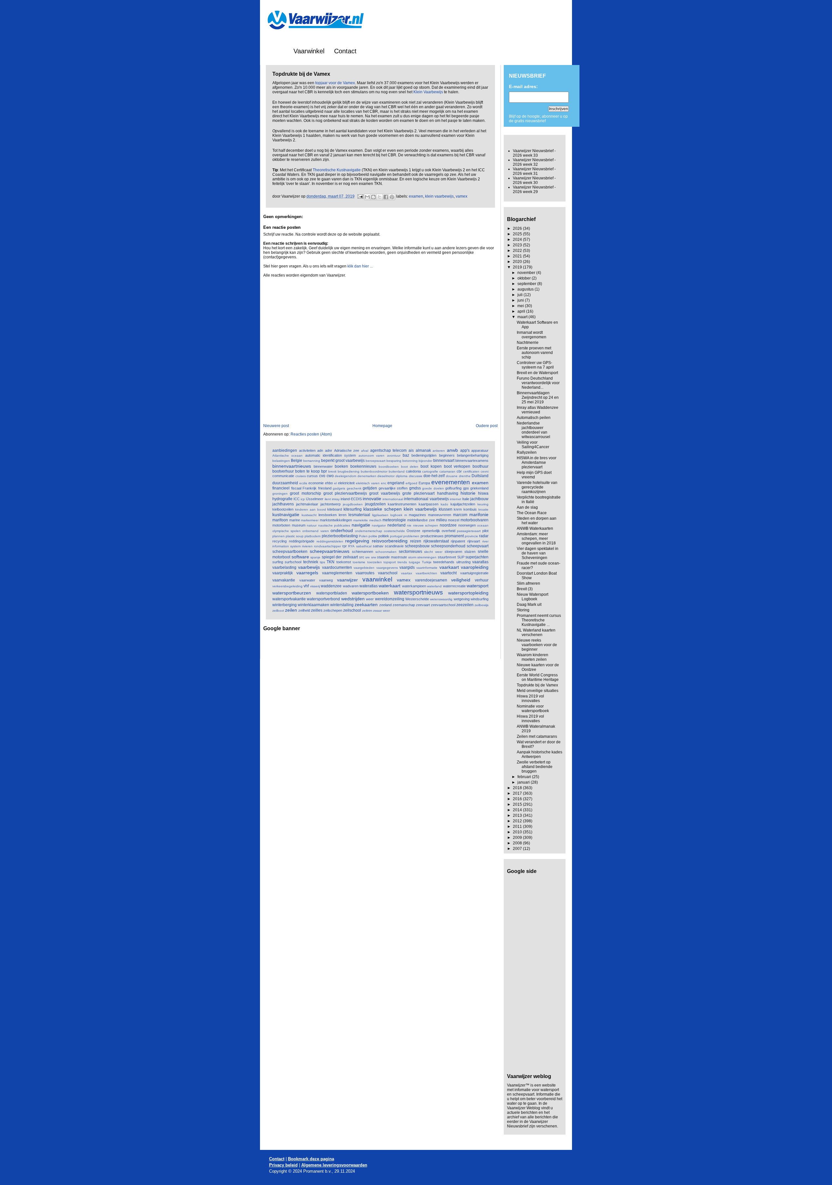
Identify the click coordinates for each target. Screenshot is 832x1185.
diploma (402, 476)
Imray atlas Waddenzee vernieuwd (537, 409)
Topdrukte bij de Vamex (537, 685)
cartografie (430, 471)
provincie (471, 536)
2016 (518, 799)
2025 (518, 234)
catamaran (447, 471)
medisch (375, 520)
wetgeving (462, 599)
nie (409, 525)
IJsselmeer (314, 499)
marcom (460, 515)
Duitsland (480, 476)
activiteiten (307, 450)
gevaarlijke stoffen (393, 488)
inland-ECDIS (351, 499)
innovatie (372, 498)
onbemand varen (315, 531)
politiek (383, 536)
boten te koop (307, 471)
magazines (417, 515)
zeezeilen (465, 605)
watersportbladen (331, 593)
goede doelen (433, 488)
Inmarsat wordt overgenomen (531, 334)
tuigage (414, 562)
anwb (452, 450)
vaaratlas (480, 562)
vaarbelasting (284, 567)
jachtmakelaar (307, 504)
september (527, 283)
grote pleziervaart (418, 493)
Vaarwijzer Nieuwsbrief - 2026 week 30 (534, 180)
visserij (315, 586)
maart (522, 317)
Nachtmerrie (528, 342)
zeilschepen (332, 610)
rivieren (307, 546)
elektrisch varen (368, 483)
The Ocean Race (532, 513)
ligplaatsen (380, 515)
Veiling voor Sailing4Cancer (533, 444)
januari (524, 782)
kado (444, 504)
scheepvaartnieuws (329, 551)
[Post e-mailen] (360, 196)
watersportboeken (370, 592)
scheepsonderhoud (448, 546)
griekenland (479, 488)
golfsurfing (453, 488)
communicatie (283, 476)
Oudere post (487, 425)
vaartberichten (426, 573)
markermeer (309, 520)
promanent (454, 536)
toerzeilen (374, 562)
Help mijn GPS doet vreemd (534, 474)
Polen (363, 536)
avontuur (393, 455)
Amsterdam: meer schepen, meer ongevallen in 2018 (536, 538)
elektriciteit (346, 483)
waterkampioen (414, 586)
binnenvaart (443, 460)
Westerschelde (417, 599)
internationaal (393, 499)
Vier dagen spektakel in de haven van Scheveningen (537, 553)
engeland (395, 483)
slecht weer (433, 551)
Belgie (296, 460)
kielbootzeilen (282, 509)
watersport (477, 585)
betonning (410, 460)
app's (465, 450)
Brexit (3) (525, 589)
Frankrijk (310, 488)
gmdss (415, 488)
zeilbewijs (481, 605)
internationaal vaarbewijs (426, 499)
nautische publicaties (334, 525)
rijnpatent (458, 541)
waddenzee (331, 586)
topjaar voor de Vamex (335, 83)
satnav (378, 546)
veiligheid (460, 579)
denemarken (367, 476)
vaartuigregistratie (474, 573)
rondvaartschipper (327, 546)
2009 (518, 837)
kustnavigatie (285, 514)
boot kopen (431, 466)
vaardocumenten (337, 567)
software (300, 556)
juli (520, 295)
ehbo (329, 483)
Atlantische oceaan (287, 455)
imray (336, 499)
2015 (518, 804)
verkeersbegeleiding (287, 586)
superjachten (476, 557)
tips (322, 562)
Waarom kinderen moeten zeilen (532, 657)
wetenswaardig (441, 599)
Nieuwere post (276, 425)
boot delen (410, 466)
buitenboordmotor (374, 471)
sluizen (469, 551)
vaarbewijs (309, 567)
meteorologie (394, 520)
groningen (280, 493)
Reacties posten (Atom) (311, 434)
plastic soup (295, 536)
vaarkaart (449, 567)
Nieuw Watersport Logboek (532, 596)
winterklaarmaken (313, 605)
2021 (518, 256)
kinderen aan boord (310, 509)
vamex (461, 196)
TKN (330, 562)
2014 (518, 810)
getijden (370, 488)
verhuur (481, 580)
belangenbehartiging (472, 455)
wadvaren (350, 586)
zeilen (291, 610)
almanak (423, 450)
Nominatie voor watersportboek (533, 708)
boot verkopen (457, 466)
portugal (396, 536)
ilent (328, 499)
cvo (322, 476)
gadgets (339, 488)
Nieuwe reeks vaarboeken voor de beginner (537, 645)
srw (373, 557)
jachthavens (283, 504)
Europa (424, 483)
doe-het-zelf (434, 476)
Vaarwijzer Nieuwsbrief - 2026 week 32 (534, 162)
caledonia (413, 471)
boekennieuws (363, 466)
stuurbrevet (447, 557)
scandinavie (394, 546)
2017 (518, 793)
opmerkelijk (431, 531)
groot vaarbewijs (384, 493)
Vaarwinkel (308, 51)
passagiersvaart (469, 531)
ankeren (439, 450)
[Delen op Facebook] (386, 197)
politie (373, 536)
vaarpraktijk (282, 573)
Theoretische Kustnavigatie (337, 170)
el (335, 483)
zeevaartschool (443, 605)
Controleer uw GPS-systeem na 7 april (535, 365)
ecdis (303, 483)
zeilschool (352, 610)
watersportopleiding (468, 592)
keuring (482, 504)
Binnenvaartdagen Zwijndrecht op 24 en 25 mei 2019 (538, 397)
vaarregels (307, 572)
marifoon (280, 520)
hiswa (483, 493)
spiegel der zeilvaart (340, 557)
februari (524, 777)
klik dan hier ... (360, 266)
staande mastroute (392, 557)
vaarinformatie (426, 567)
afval (364, 450)
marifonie (478, 514)
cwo (330, 476)
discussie (415, 476)
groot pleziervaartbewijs (345, 493)
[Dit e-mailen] (367, 197)
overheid (448, 531)
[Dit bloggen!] (373, 197)
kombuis (470, 509)
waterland (434, 586)
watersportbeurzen (291, 592)
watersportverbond (323, 599)
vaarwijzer (347, 579)
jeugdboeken (353, 504)
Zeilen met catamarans (537, 736)
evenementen (450, 482)
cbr (459, 471)
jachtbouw (479, 499)
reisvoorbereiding (390, 540)
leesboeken (327, 515)
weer (370, 599)
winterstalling (342, 605)
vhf (306, 586)
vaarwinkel (377, 579)
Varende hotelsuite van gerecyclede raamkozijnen (537, 487)
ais (411, 450)
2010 (518, 832)
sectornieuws (410, 551)
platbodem (312, 536)
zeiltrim (367, 610)
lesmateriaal (359, 515)
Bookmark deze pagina (311, 1158)
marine (294, 520)
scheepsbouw (417, 546)
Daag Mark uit (529, 604)
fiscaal (296, 488)
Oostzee (413, 531)
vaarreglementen (337, 573)
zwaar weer (381, 610)
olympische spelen (286, 531)
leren (342, 515)
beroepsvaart (375, 460)
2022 (518, 250)
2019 (518, 267)
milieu (441, 520)
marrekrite (360, 520)
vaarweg (326, 580)
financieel (281, 488)
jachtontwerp (330, 504)
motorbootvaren (474, 520)
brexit (332, 471)
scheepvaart (477, 546)
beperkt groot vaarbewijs (343, 460)
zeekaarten (366, 604)
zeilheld (304, 610)
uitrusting (463, 562)
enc (383, 483)
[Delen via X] (379, 197)
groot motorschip (305, 493)
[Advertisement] (339, 645)
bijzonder (425, 460)
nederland (396, 525)
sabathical (363, 546)
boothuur (480, 466)
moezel (453, 520)
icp (303, 499)
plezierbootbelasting (340, 536)
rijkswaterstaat (436, 541)
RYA (351, 546)
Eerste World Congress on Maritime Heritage (538, 677)
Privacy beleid (283, 1165)
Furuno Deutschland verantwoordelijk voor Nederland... (538, 383)
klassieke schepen (382, 509)
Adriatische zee (346, 450)
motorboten (281, 525)
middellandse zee (421, 520)
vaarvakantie (283, 580)
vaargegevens (387, 567)
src (361, 557)
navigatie (361, 524)
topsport (390, 562)
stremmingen (426, 557)
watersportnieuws (418, 592)
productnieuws (432, 536)
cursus (312, 476)
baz (406, 455)
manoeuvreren (439, 515)
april (521, 311)
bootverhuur (283, 471)
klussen (445, 509)
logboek (396, 515)
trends (402, 562)
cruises (300, 476)
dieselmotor (386, 476)
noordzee (448, 525)
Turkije (427, 562)
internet (455, 499)
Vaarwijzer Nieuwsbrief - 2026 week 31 (534, 171)
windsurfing (479, 599)
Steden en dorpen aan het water (536, 520)
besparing (393, 460)
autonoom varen (371, 455)
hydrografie (282, 499)
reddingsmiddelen (330, 541)
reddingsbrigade (301, 541)
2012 (518, 821)
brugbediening (348, 471)
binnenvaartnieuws (291, 466)
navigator (379, 525)
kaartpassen (428, 504)
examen (416, 196)
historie (468, 493)
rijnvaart (473, 541)
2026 (518, 228)
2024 (518, 239)
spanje (315, 557)
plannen (278, 536)
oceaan (482, 525)
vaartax (406, 573)
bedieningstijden (423, 455)
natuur (312, 525)
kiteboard (334, 509)
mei (521, 306)
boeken (341, 466)
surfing (277, 562)
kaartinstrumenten (402, 504)
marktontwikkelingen (336, 520)
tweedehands (443, 562)
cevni (484, 471)
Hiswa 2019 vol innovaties (530, 698)
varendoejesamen (431, 580)
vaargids (407, 567)
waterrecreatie (454, 586)
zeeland (385, 605)
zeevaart (423, 605)
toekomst (343, 562)
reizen (415, 541)
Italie (465, 499)
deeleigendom (345, 476)
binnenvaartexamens (471, 460)
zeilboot (278, 610)
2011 (518, 826)
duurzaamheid (285, 483)
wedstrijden (353, 598)
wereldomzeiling (389, 599)
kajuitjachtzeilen (462, 504)
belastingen (281, 460)
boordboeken (389, 466)
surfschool (293, 562)
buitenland (397, 471)
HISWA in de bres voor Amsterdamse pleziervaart (536, 462)
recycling (279, 541)
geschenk (354, 488)
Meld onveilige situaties (537, 690)
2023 (518, 245)
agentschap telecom (388, 450)
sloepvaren (453, 551)
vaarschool (387, 573)
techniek (310, 562)
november (526, 272)
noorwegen (467, 525)
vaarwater (307, 580)
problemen (411, 536)
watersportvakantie (289, 599)
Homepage (382, 425)
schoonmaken (385, 551)
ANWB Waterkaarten (535, 528)
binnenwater (323, 466)
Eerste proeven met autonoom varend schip (535, 352)
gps (466, 488)
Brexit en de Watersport (537, 373)
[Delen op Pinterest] (392, 197)
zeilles (316, 610)
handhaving (447, 493)
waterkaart (389, 585)
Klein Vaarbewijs (428, 92)
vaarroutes (365, 573)
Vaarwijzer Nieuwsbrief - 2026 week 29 (534, 189)
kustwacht (309, 515)
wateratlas (368, 586)
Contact (345, 51)
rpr (344, 546)
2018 (518, 788)
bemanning (311, 460)
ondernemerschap (368, 531)
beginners (447, 455)
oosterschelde (394, 531)
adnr (328, 450)
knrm (458, 509)
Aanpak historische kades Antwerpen (539, 754)
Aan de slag (527, 507)
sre (367, 557)
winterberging (284, 605)
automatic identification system (330, 455)
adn (320, 450)
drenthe (465, 476)
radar (483, 536)
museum (299, 525)
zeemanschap (404, 605)
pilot (485, 531)
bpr (324, 471)
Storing (523, 610)
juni (521, 300)
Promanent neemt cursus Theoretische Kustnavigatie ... (539, 620)
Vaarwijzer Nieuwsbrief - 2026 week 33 (534, 153)
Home (275, 51)
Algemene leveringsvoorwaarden (334, 1165)
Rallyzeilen (527, 452)
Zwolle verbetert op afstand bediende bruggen (534, 767)
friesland (325, 488)
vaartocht (448, 573)
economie (316, 483)
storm (412, 557)
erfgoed (411, 483)
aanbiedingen (284, 450)
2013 (518, 815)
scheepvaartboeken (289, 551)
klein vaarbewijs (439, 196)
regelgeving (357, 540)
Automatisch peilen (534, 417)
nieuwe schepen (425, 525)
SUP (460, 557)
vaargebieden (364, 567)
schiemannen (362, 551)
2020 (518, 261)
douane (452, 476)
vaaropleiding (474, 567)
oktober (524, 278)
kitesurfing (353, 509)
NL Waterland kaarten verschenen (536, 632)
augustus (526, 289)
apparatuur (479, 450)
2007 (518, 848)
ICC (296, 499)
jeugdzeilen (375, 504)
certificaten (471, 471)
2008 (518, 843)
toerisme (359, 562)
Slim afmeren (528, 583)
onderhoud (342, 530)
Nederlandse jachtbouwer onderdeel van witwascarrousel (533, 430)
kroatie (483, 509)
